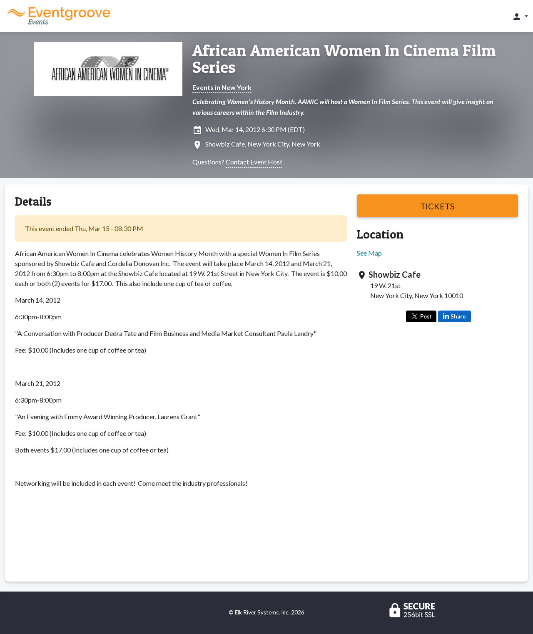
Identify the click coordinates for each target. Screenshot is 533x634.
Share (458, 316)
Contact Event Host (254, 162)
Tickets (437, 206)
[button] (520, 16)
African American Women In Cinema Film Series (344, 58)
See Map (369, 253)
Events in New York (222, 87)
